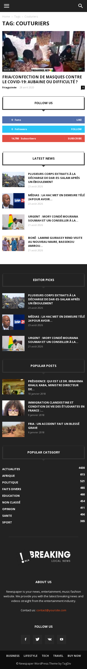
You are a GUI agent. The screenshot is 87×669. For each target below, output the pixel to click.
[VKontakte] (49, 639)
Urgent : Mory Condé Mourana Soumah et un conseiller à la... (53, 218)
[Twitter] (37, 639)
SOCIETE (8, 69)
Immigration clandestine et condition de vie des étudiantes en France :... (56, 406)
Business (12, 656)
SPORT (7, 522)
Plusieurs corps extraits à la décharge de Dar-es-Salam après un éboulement (54, 178)
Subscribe (75, 138)
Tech (45, 656)
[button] (81, 6)
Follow (76, 129)
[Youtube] (61, 639)
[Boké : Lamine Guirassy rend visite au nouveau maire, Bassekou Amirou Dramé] (13, 243)
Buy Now (74, 656)
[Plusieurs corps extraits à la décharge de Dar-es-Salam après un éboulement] (13, 179)
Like (79, 119)
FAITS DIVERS (11, 489)
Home (6, 16)
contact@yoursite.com (51, 610)
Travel (58, 656)
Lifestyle (30, 656)
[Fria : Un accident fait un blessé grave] (13, 429)
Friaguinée (9, 87)
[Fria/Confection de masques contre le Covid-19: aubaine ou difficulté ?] (43, 51)
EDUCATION (11, 496)
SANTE (7, 516)
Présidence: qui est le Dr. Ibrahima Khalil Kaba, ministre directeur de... (55, 385)
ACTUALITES (11, 469)
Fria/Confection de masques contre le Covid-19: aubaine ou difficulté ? (42, 79)
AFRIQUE (8, 476)
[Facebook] (25, 639)
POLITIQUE (10, 482)
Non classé (11, 502)
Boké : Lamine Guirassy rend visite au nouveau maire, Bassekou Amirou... (55, 242)
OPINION (8, 509)
